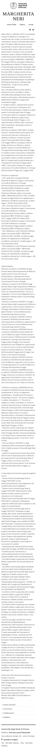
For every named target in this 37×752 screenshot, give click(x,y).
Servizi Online (11, 24)
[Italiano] (33, 29)
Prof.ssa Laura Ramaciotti (19, 733)
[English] (30, 29)
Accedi (31, 24)
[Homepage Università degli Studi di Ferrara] (18, 5)
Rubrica (22, 24)
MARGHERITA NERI (18, 16)
